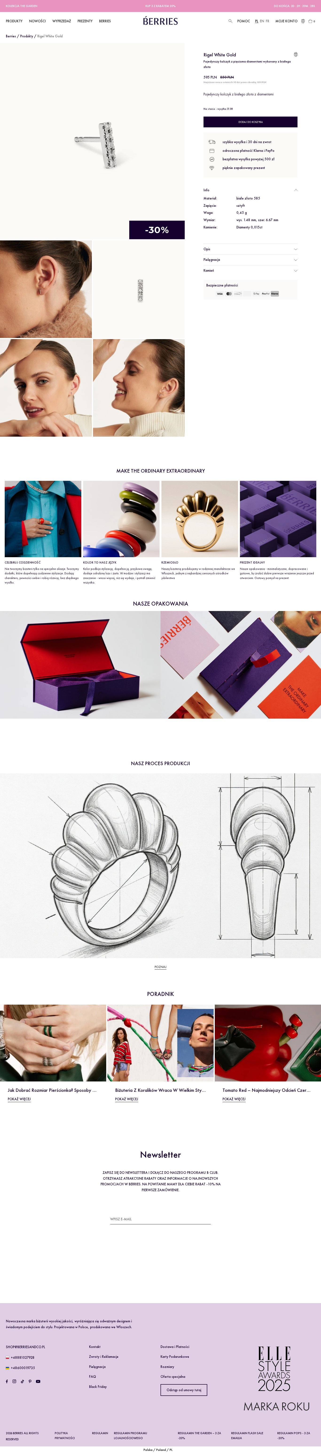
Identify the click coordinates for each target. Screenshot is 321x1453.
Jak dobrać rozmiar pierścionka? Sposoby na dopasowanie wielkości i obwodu (88, 1090)
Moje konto (286, 21)
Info (206, 190)
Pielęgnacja (212, 259)
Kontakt (95, 1346)
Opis (207, 249)
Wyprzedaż (61, 21)
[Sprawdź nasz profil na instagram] (14, 1381)
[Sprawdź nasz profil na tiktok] (22, 1381)
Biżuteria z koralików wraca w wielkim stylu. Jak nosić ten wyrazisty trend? (192, 1090)
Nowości (37, 21)
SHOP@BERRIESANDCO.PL (25, 1347)
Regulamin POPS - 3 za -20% (293, 1435)
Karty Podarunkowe (174, 1356)
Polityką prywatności (151, 1269)
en (262, 21)
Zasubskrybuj (199, 1219)
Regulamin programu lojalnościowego (130, 1435)
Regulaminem (124, 1269)
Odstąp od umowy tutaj (184, 1390)
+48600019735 (23, 1368)
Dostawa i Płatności (174, 1346)
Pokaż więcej (19, 1099)
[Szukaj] (229, 21)
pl (256, 21)
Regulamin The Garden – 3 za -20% (199, 1435)
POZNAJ (160, 967)
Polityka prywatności (65, 1435)
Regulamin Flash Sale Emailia (247, 1435)
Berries (11, 36)
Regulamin (100, 1433)
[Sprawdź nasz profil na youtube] (38, 1381)
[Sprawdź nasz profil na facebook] (7, 1381)
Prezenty (85, 21)
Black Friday (98, 1386)
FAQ (92, 1376)
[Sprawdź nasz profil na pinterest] (30, 1381)
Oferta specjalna (172, 1376)
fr (267, 21)
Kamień (209, 270)
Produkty (26, 36)
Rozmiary (167, 1366)
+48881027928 (23, 1357)
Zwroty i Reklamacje (103, 1356)
